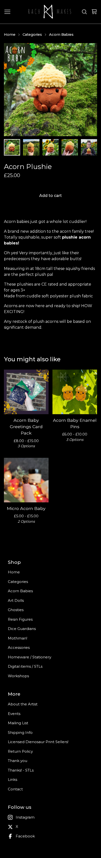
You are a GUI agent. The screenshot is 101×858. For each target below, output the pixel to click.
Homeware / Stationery (29, 657)
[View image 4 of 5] (70, 147)
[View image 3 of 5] (50, 147)
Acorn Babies (61, 34)
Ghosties (16, 609)
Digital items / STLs (25, 666)
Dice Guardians (22, 628)
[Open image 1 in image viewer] (50, 89)
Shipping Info (20, 732)
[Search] (84, 11)
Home (9, 34)
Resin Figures (20, 619)
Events (14, 713)
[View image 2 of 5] (31, 147)
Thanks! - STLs (21, 770)
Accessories (19, 647)
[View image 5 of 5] (89, 147)
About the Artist (23, 704)
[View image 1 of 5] (12, 147)
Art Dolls (16, 600)
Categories (32, 34)
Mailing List (18, 723)
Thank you (17, 760)
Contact (15, 789)
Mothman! (17, 638)
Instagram (25, 817)
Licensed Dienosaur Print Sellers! (38, 741)
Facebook (25, 836)
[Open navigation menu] (7, 11)
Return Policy (20, 751)
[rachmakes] (49, 12)
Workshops (18, 676)
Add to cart (50, 195)
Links (12, 779)
